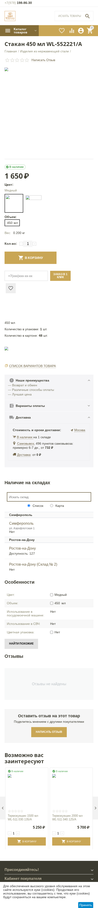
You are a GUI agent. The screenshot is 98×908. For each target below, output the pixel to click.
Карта (59, 506)
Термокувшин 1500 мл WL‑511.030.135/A (23, 817)
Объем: (10, 217)
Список (37, 506)
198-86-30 (18, 3)
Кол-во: (11, 243)
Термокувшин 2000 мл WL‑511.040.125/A (67, 817)
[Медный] (14, 203)
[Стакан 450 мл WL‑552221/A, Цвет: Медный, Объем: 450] (49, 112)
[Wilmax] (10, 16)
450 (12, 223)
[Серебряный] (33, 203)
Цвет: (9, 184)
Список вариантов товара (32, 366)
